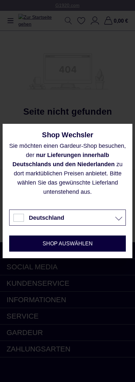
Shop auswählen (68, 243)
